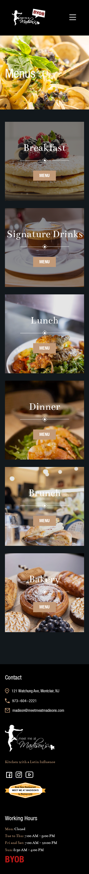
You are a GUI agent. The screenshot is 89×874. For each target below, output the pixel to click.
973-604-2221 (24, 700)
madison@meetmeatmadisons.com (38, 710)
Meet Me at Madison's (21, 781)
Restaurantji (13, 793)
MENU (44, 175)
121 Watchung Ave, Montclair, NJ (35, 691)
